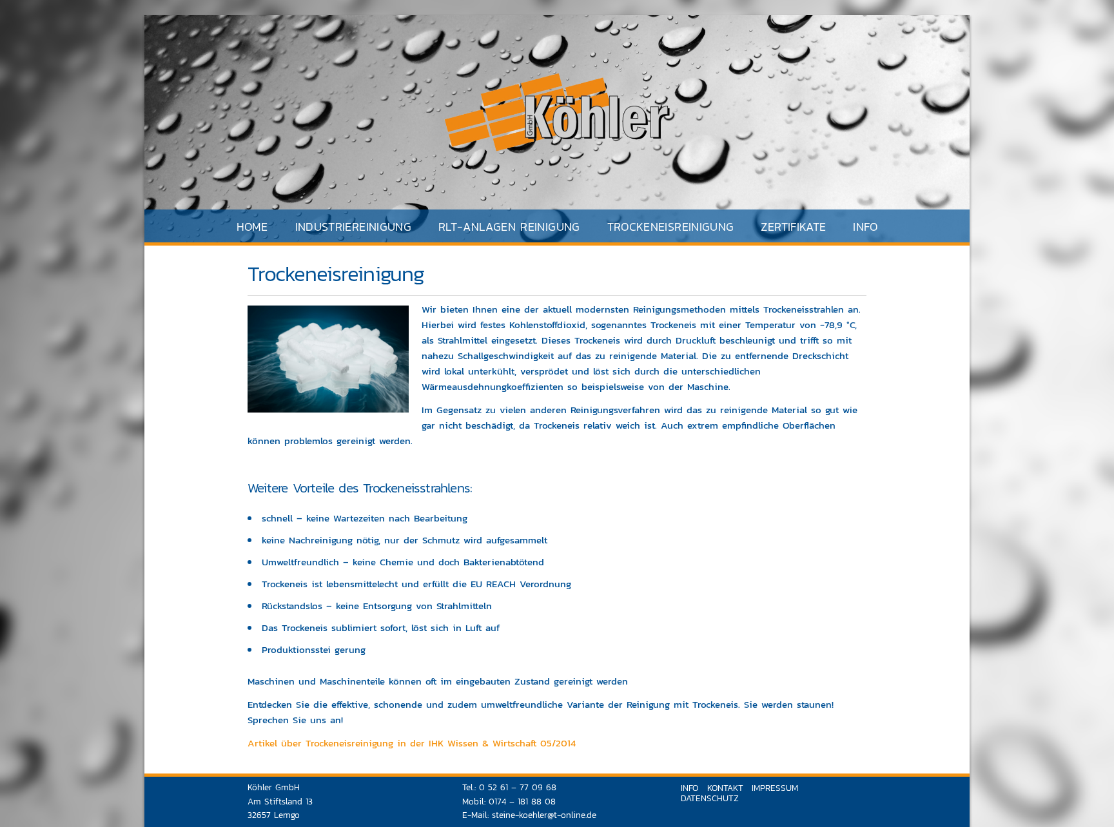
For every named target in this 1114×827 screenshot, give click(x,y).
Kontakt (725, 787)
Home (252, 226)
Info (865, 226)
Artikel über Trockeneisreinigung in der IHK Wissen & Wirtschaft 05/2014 (412, 742)
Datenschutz (710, 798)
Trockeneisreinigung (670, 226)
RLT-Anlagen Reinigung (509, 226)
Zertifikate (793, 226)
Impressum (775, 787)
